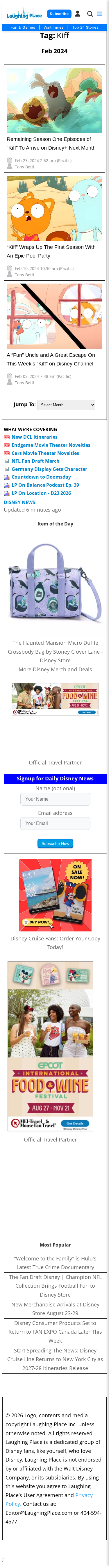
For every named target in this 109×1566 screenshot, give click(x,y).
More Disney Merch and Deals (55, 669)
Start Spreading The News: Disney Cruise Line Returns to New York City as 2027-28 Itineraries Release (55, 1359)
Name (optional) (55, 788)
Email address (55, 812)
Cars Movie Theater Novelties (45, 453)
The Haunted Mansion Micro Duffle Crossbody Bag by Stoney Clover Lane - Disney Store (55, 651)
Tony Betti (24, 167)
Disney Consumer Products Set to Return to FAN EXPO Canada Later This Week (55, 1331)
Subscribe (59, 14)
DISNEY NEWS (19, 502)
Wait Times (54, 27)
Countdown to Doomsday (41, 477)
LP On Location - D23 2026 (41, 493)
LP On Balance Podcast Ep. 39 (45, 485)
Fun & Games (23, 27)
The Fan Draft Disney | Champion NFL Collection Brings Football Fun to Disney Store (55, 1285)
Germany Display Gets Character (49, 469)
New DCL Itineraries (35, 437)
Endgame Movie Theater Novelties (51, 445)
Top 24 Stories (85, 27)
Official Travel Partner (55, 762)
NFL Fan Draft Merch (36, 461)
